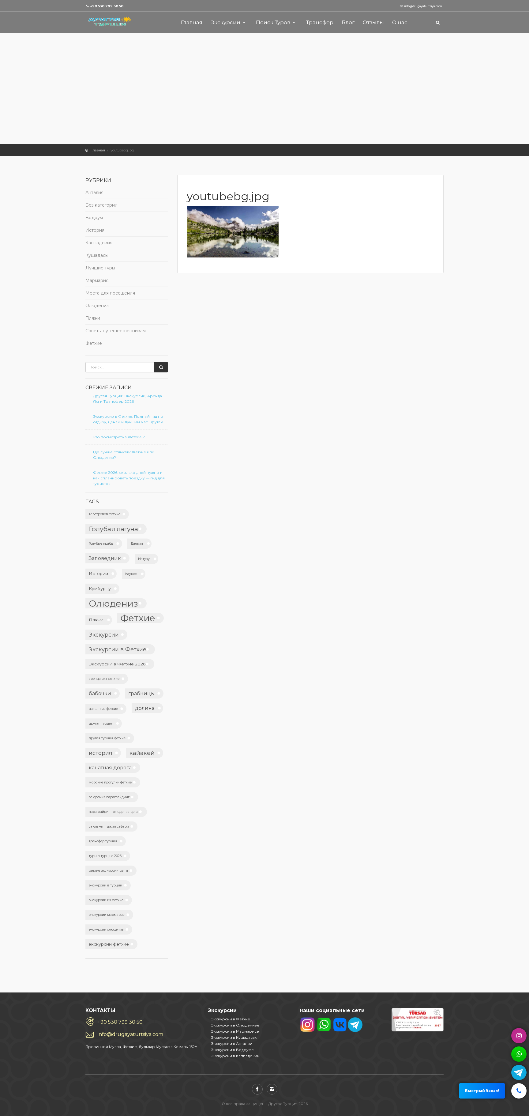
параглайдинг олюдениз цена (113, 812)
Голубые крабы (101, 544)
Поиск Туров (273, 22)
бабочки (100, 693)
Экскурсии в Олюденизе (235, 1025)
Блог (348, 22)
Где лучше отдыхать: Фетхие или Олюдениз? (123, 455)
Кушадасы (96, 255)
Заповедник (105, 558)
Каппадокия (98, 243)
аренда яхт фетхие (104, 679)
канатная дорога (110, 767)
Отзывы (373, 22)
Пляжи (92, 318)
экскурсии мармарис (107, 915)
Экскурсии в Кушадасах (234, 1037)
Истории (98, 573)
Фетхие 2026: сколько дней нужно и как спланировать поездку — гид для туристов (129, 478)
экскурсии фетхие (109, 944)
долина (145, 708)
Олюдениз (97, 305)
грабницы (141, 693)
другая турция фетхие (107, 738)
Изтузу (144, 559)
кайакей (142, 752)
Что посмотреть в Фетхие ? (119, 437)
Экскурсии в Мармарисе (235, 1031)
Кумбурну (100, 588)
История (94, 230)
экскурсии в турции (105, 885)
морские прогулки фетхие (110, 782)
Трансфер (319, 22)
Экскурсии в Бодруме (232, 1049)
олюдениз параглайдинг (109, 797)
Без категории (101, 205)
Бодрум (94, 217)
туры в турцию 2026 (105, 856)
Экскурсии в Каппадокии (235, 1055)
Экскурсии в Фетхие (117, 649)
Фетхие (93, 343)
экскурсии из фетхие (106, 900)
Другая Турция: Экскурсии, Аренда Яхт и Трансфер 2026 (127, 399)
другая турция (101, 724)
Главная (191, 22)
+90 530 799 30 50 (106, 6)
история (100, 753)
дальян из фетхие (103, 709)
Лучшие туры (100, 268)
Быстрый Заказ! (482, 1090)
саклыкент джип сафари (109, 826)
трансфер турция (103, 841)
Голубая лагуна (113, 529)
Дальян (137, 544)
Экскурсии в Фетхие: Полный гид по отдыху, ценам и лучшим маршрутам (128, 419)
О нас (399, 22)
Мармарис (96, 280)
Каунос (131, 574)
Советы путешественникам (115, 330)
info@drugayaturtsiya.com (130, 1034)
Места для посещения (110, 293)
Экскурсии (225, 22)
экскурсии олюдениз (106, 929)
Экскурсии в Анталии (231, 1043)
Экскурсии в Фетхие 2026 (117, 663)
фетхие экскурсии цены (108, 871)
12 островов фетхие (104, 514)
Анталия (94, 192)
